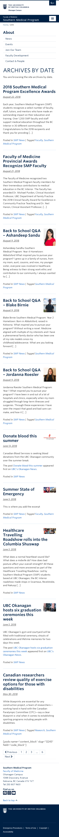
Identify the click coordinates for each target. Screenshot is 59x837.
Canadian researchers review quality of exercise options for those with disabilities (27, 682)
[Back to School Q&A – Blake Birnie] (50, 305)
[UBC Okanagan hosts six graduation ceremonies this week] (50, 607)
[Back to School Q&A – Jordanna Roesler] (50, 374)
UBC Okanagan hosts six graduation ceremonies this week (22, 612)
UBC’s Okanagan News (24, 469)
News (8, 38)
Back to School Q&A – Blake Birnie (22, 302)
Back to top (9, 800)
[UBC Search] (52, 3)
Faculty (39, 140)
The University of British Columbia (21, 6)
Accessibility (8, 832)
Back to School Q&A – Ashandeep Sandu (22, 233)
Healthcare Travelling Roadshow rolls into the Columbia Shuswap (25, 537)
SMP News (19, 140)
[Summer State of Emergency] (50, 489)
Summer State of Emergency (18, 491)
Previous (12, 752)
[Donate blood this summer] (50, 436)
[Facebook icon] (5, 794)
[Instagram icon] (9, 794)
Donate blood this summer (28, 465)
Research (40, 730)
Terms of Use (30, 828)
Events (9, 44)
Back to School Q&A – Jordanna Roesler (22, 372)
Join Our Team (13, 50)
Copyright (43, 828)
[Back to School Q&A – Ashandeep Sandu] (50, 237)
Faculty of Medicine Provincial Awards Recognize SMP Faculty (24, 161)
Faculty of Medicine (13, 771)
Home (5, 25)
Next (8, 756)
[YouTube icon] (14, 794)
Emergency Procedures (12, 828)
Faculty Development (17, 55)
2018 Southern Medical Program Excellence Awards (29, 89)
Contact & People (15, 61)
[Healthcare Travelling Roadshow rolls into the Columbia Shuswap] (50, 530)
